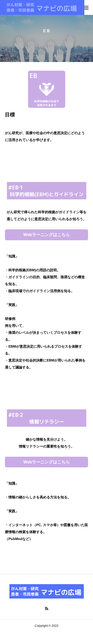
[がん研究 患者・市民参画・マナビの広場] (42, 7)
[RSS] (46, 608)
